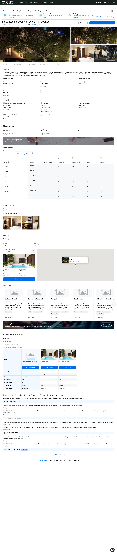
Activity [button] (29, 311)
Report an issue (42, 460)
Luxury (51, 2)
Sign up (109, 2)
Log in (113, 2)
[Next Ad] (33, 250)
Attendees (6, 151)
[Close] (112, 11)
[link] (14, 293)
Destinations (37, 2)
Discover (45, 2)
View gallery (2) (111, 59)
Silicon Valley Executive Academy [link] (106, 299)
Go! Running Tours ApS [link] (35, 299)
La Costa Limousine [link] (11, 299)
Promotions (29, 2)
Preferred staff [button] (54, 313)
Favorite (84, 22)
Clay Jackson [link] (78, 299)
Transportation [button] (8, 311)
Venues (22, 2)
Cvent (2, 6)
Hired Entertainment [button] (38, 311)
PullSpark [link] (54, 299)
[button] (35, 44)
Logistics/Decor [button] (65, 311)
